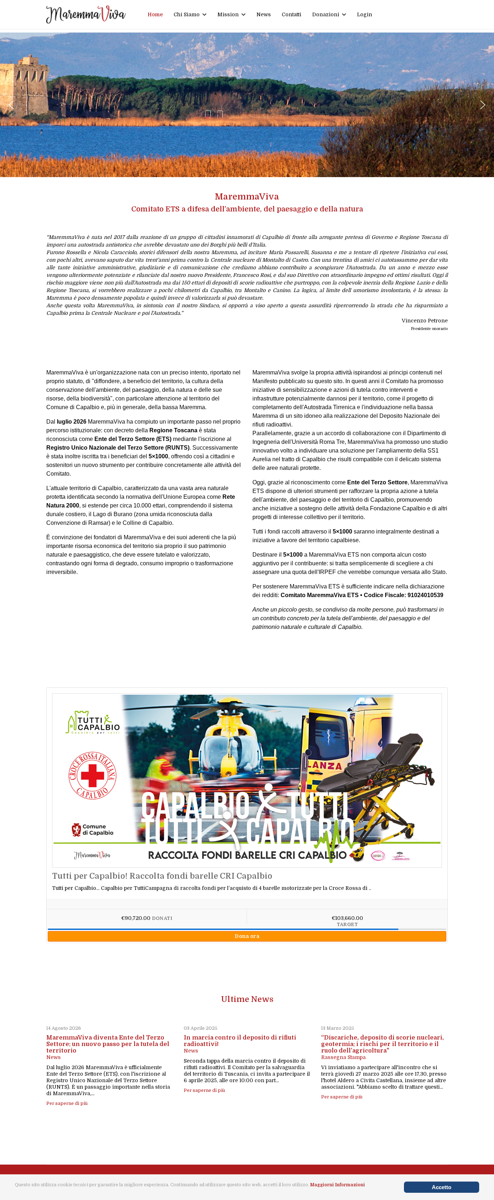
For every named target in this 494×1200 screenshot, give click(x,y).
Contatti (291, 14)
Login (364, 14)
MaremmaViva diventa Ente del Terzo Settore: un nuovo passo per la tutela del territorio (107, 1044)
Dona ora (247, 936)
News (263, 14)
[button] (11, 105)
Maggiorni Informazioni (337, 1184)
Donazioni (325, 14)
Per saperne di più (67, 1103)
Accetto (441, 1187)
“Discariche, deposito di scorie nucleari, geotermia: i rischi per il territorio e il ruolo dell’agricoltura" (382, 1044)
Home (155, 14)
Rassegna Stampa (343, 1057)
